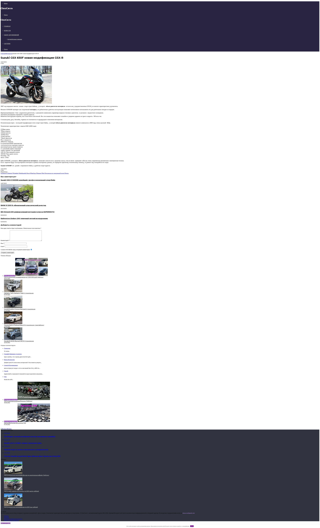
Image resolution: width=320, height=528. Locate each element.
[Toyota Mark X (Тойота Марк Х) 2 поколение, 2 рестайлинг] (13, 323)
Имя (2, 243)
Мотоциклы (9, 53)
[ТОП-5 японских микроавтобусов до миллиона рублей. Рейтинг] (13, 473)
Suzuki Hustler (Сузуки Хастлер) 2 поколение (19, 309)
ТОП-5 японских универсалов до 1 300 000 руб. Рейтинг (23, 277)
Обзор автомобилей (11, 35)
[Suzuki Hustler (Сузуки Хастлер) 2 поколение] (13, 307)
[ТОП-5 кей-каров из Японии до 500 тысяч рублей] (13, 489)
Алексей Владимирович (11, 365)
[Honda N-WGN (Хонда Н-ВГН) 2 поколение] (13, 339)
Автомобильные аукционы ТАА (15, 423)
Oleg (5, 376)
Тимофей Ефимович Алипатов (13, 354)
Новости (7, 30)
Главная (7, 26)
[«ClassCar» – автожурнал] (7, 9)
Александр (7, 348)
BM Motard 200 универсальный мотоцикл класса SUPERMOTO (27, 212)
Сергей (6, 371)
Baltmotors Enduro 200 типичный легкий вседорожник (24, 218)
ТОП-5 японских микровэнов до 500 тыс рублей (21, 507)
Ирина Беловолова (9, 359)
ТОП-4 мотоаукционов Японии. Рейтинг (18, 401)
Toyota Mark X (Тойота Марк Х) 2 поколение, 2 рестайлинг (24, 325)
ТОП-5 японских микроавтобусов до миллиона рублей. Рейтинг (26, 475)
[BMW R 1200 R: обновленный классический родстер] (17, 202)
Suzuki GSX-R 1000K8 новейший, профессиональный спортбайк (28, 180)
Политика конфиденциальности (13, 519)
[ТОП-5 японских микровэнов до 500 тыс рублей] (13, 505)
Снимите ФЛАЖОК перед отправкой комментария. (15, 249)
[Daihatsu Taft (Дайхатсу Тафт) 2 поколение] (13, 291)
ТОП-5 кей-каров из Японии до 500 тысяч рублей (21, 491)
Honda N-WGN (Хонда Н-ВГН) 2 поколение (19, 341)
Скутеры (7, 43)
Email (3, 246)
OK (192, 526)
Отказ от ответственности (11, 520)
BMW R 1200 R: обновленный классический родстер (23, 205)
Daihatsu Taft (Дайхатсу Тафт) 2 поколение (19, 293)
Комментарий (5, 240)
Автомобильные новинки (14, 39)
